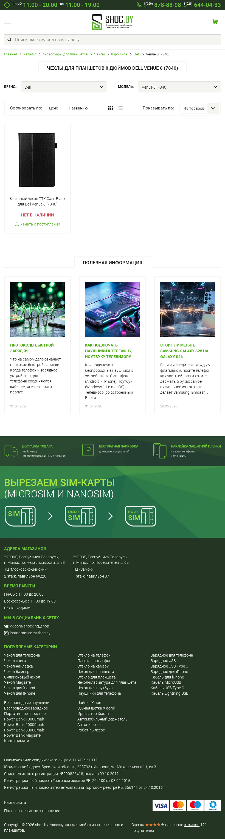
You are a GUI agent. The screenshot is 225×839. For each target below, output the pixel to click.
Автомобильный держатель (102, 719)
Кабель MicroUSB (166, 682)
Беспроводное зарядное (26, 708)
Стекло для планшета (96, 677)
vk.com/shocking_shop (29, 626)
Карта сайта (15, 802)
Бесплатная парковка (118, 446)
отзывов (191, 825)
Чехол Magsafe (17, 682)
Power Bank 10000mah (24, 719)
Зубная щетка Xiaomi (96, 708)
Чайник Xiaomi (90, 702)
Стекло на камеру (93, 666)
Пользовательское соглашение (32, 811)
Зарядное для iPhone (169, 671)
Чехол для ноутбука (95, 688)
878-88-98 (162, 5)
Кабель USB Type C (167, 688)
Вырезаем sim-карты (59, 482)
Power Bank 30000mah (24, 730)
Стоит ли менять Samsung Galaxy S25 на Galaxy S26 (184, 351)
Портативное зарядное (25, 713)
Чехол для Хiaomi (19, 688)
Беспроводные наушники (26, 702)
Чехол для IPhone (19, 693)
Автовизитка (89, 724)
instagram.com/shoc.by (30, 633)
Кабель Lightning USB (170, 693)
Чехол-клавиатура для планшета (106, 682)
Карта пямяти (16, 741)
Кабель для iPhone (167, 677)
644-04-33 (202, 5)
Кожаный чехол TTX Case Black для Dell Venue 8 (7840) (37, 201)
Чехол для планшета (95, 671)
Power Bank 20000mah (24, 724)
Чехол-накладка (18, 666)
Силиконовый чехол (22, 677)
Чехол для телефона (22, 655)
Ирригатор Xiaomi (93, 713)
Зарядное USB (163, 660)
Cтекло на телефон (94, 655)
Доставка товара (37, 446)
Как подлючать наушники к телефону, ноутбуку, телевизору (108, 351)
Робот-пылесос (91, 730)
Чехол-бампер (16, 671)
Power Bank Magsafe (22, 735)
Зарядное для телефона (172, 655)
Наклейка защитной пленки (196, 446)
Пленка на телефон (94, 660)
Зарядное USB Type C (169, 666)
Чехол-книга (15, 660)
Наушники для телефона (99, 693)
